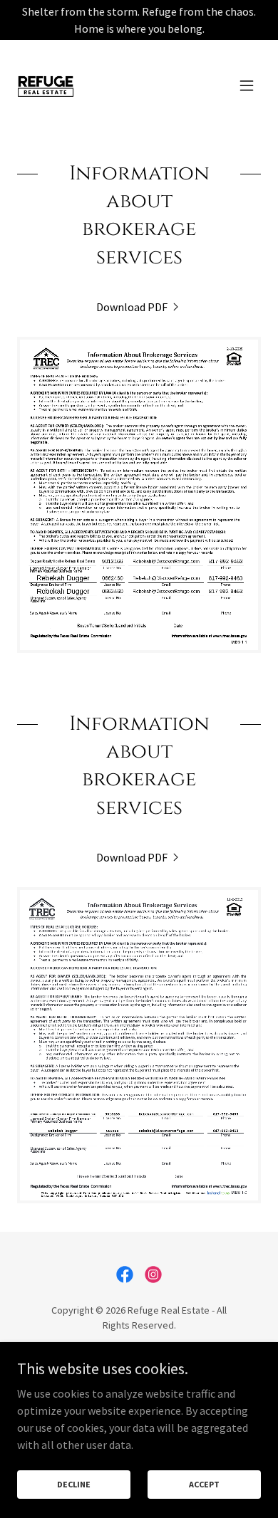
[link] (45, 85)
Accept (204, 1484)
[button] (246, 85)
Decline (74, 1484)
